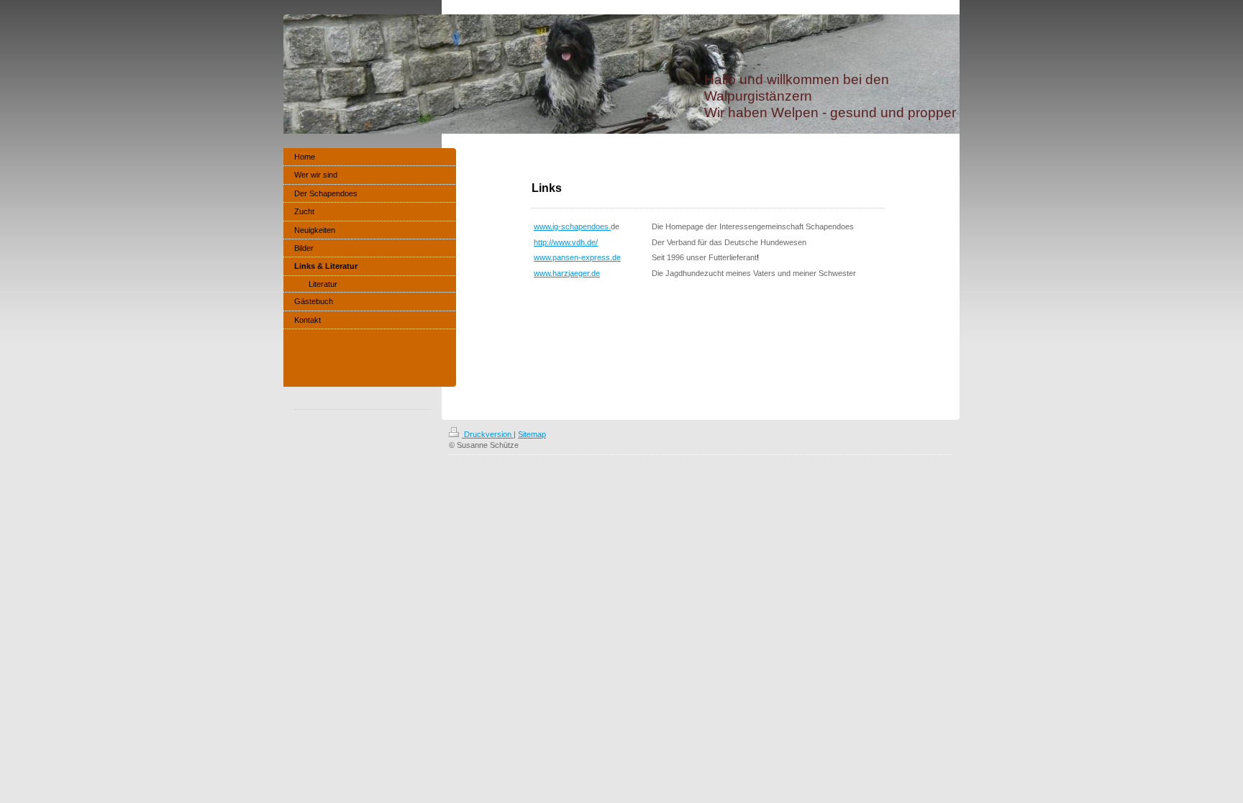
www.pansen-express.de (577, 257)
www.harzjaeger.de (567, 273)
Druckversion (488, 434)
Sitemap (532, 434)
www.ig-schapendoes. (572, 226)
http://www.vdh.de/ (566, 242)
